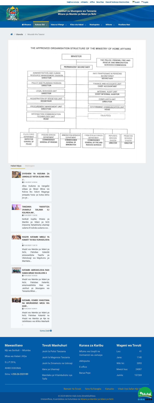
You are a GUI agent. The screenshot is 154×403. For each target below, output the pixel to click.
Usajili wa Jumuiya (73, 2)
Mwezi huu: (129, 369)
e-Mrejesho (84, 2)
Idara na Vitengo (57, 25)
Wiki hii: (129, 363)
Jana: (129, 357)
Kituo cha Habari (76, 25)
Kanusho (109, 389)
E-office (83, 367)
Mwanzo (27, 25)
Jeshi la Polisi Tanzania (54, 351)
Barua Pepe (100, 2)
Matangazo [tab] (30, 166)
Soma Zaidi (45, 331)
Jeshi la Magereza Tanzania (56, 357)
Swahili (136, 2)
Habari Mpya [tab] (16, 166)
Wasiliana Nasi (124, 25)
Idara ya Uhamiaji (50, 369)
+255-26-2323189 (19, 374)
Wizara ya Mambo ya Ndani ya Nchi (96, 399)
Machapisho (95, 25)
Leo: (129, 351)
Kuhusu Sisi (40, 25)
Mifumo (109, 25)
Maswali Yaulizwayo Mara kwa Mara (117, 2)
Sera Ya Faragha (93, 389)
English (145, 2)
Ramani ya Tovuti (72, 389)
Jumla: (129, 375)
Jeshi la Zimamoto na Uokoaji (57, 363)
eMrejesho (84, 361)
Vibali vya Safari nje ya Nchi (132, 389)
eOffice (92, 2)
